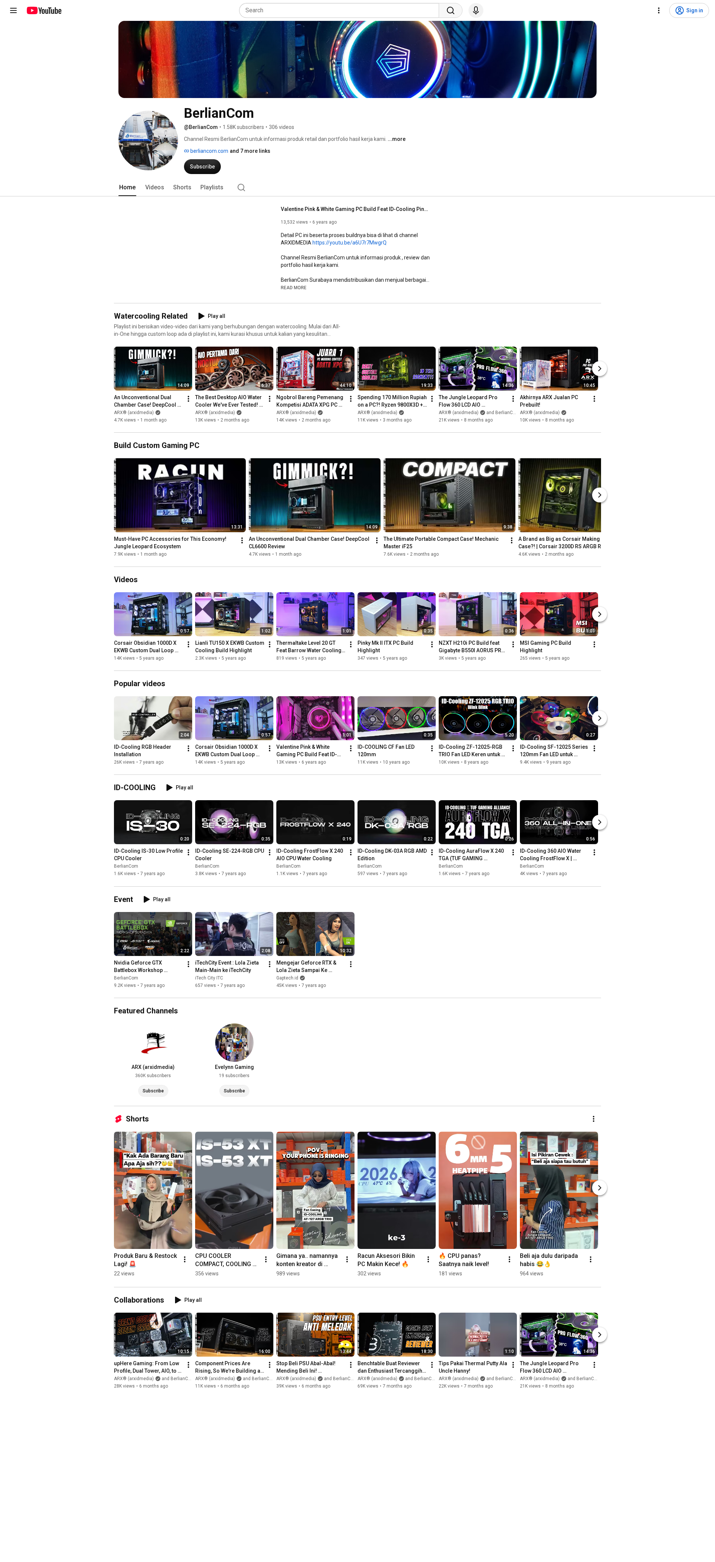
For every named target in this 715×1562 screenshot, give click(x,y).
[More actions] (188, 398)
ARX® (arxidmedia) (134, 412)
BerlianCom (126, 866)
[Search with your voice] (475, 10)
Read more (293, 287)
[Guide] (13, 10)
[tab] (127, 187)
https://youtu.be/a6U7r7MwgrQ (349, 243)
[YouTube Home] (44, 10)
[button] (293, 287)
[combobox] (341, 10)
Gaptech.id (287, 978)
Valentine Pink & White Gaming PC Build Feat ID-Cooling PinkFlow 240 (355, 209)
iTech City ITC (209, 978)
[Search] (451, 10)
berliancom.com (208, 151)
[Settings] (658, 10)
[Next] (599, 368)
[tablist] (357, 187)
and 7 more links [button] (250, 151)
